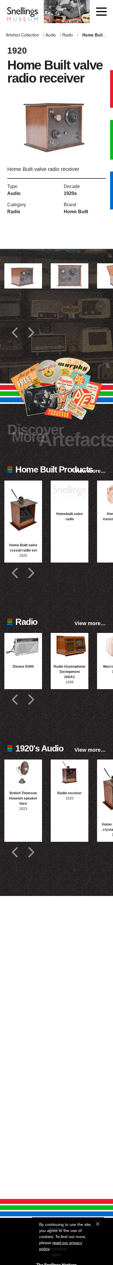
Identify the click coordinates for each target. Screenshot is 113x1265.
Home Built (76, 211)
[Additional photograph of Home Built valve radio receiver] (23, 276)
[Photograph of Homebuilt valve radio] (69, 493)
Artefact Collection (22, 35)
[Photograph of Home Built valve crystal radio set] (23, 509)
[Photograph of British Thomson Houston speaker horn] (23, 772)
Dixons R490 (23, 667)
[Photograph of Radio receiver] (69, 772)
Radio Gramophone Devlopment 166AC (69, 672)
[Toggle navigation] (101, 11)
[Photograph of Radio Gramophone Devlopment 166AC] (69, 645)
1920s (70, 193)
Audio (50, 35)
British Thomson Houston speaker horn (23, 798)
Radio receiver (69, 793)
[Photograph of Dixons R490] (23, 645)
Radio (67, 35)
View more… (90, 471)
